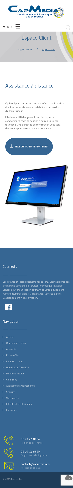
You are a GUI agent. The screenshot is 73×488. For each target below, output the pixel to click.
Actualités (11, 349)
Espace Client (13, 355)
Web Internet (13, 398)
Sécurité (10, 392)
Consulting (11, 379)
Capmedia (16, 479)
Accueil (9, 337)
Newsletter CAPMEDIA (17, 367)
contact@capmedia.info (35, 464)
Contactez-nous (14, 361)
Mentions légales (15, 373)
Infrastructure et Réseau (19, 404)
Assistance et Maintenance (20, 385)
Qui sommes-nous (16, 343)
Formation (11, 410)
